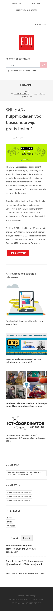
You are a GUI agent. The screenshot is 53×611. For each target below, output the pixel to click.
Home (26, 91)
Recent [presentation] (26, 538)
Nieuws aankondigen (26, 10)
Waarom (16, 3)
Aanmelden (40, 24)
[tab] (14, 538)
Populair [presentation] (14, 538)
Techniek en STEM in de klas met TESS (25, 573)
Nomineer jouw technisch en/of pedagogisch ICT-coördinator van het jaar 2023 (26, 438)
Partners (36, 3)
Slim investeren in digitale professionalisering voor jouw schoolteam (21, 548)
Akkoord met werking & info (23, 70)
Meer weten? (18, 253)
